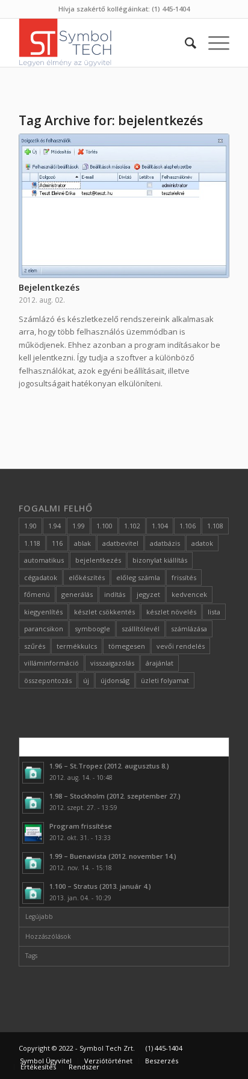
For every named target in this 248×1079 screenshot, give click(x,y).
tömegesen (126, 646)
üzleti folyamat (165, 680)
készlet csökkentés (104, 611)
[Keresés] (184, 43)
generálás (77, 594)
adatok (202, 543)
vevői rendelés (181, 646)
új (86, 680)
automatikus (44, 559)
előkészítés (87, 577)
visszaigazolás (112, 662)
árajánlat (159, 662)
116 (57, 543)
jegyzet (148, 594)
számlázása (189, 628)
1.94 (54, 525)
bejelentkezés (98, 559)
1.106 (187, 525)
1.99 (78, 525)
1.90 (30, 525)
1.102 (132, 525)
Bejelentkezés (49, 287)
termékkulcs (77, 646)
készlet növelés (171, 611)
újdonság (115, 680)
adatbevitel (120, 543)
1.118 (32, 543)
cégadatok (40, 577)
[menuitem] (184, 43)
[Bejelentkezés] (124, 206)
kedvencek (189, 594)
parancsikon (43, 628)
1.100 (104, 525)
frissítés (184, 577)
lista (214, 611)
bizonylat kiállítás (159, 559)
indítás (114, 594)
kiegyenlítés (43, 611)
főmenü (37, 594)
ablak (82, 543)
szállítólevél (141, 628)
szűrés (34, 646)
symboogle (92, 628)
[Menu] (212, 43)
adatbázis (165, 543)
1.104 (160, 525)
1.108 (215, 525)
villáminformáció (51, 662)
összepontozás (48, 680)
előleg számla (138, 577)
